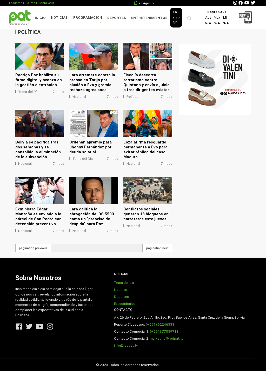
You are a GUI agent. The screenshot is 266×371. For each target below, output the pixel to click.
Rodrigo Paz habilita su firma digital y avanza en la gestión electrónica (38, 80)
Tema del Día (28, 92)
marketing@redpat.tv (166, 338)
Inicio (40, 18)
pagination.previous (33, 248)
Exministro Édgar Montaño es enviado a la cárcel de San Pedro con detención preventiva (38, 216)
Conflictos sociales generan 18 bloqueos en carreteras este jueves (146, 214)
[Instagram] (235, 3)
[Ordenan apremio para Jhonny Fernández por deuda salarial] (93, 123)
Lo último (15, 3)
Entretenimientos (149, 18)
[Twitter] (253, 3)
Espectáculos (125, 304)
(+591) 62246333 (160, 324)
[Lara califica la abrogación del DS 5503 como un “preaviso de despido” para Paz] (93, 190)
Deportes (116, 18)
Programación (87, 17)
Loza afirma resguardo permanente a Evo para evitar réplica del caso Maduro (145, 149)
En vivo (176, 14)
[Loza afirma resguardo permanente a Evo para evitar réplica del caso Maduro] (147, 123)
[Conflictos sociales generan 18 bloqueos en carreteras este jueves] (147, 190)
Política (132, 97)
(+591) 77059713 (164, 331)
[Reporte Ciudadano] (246, 17)
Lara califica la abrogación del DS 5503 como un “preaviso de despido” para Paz (91, 216)
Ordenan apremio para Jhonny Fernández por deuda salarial (90, 147)
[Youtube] (246, 3)
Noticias (59, 17)
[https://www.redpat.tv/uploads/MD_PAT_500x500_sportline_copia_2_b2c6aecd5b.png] (215, 79)
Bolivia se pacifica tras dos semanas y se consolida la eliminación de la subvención (38, 149)
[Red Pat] (19, 17)
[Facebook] (240, 3)
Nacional (79, 97)
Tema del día (124, 283)
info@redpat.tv (126, 345)
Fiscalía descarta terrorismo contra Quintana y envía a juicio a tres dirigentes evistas (146, 82)
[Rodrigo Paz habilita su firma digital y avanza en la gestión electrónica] (39, 56)
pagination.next (157, 248)
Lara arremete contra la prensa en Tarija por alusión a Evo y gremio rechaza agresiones (92, 82)
